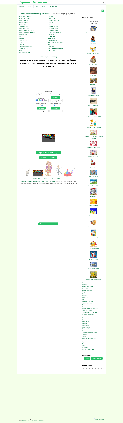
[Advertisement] (48, 78)
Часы (20, 50)
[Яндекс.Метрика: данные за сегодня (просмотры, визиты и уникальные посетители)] (99, 419)
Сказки (50, 44)
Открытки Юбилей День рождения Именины (93, 137)
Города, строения (23, 20)
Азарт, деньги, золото (25, 16)
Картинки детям (52, 34)
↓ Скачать (43, 157)
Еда (49, 24)
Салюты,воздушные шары (55, 42)
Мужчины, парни (53, 30)
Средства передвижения (25, 46)
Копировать (55, 97)
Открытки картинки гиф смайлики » (36, 14)
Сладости (21, 44)
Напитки (21, 38)
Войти (87, 358)
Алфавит (50, 16)
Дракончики (22, 24)
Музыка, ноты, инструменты (27, 32)
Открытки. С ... (43, 420)
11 (52, 178)
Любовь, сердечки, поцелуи (26, 30)
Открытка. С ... (35, 420)
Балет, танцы (52, 18)
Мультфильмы (23, 34)
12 (54, 178)
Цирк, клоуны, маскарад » (48, 57)
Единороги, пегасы (24, 26)
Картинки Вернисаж (33, 2)
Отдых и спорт (23, 40)
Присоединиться (97, 358)
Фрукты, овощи (23, 48)
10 (51, 178)
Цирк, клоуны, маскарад (55, 48)
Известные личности (24, 28)
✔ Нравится (52, 157)
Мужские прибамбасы (54, 32)
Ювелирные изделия (24, 52)
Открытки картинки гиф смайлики (30, 181)
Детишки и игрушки (24, 22)
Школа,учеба (52, 50)
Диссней (50, 22)
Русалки (21, 42)
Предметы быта (52, 40)
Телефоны (51, 46)
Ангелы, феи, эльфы (24, 18)
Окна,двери (51, 38)
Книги (20, 36)
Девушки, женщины (54, 20)
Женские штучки (53, 26)
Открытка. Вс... (26, 420)
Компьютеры (51, 36)
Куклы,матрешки (53, 28)
